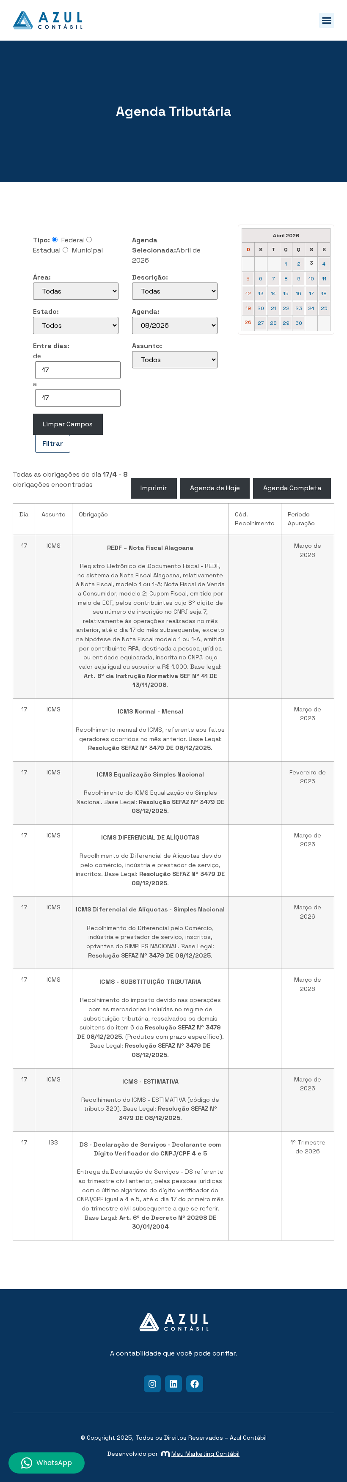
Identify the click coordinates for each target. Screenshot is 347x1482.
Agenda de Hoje (215, 487)
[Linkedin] (173, 1383)
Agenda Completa (292, 487)
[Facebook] (194, 1383)
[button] (326, 20)
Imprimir (153, 487)
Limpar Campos (68, 424)
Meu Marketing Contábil (205, 1453)
